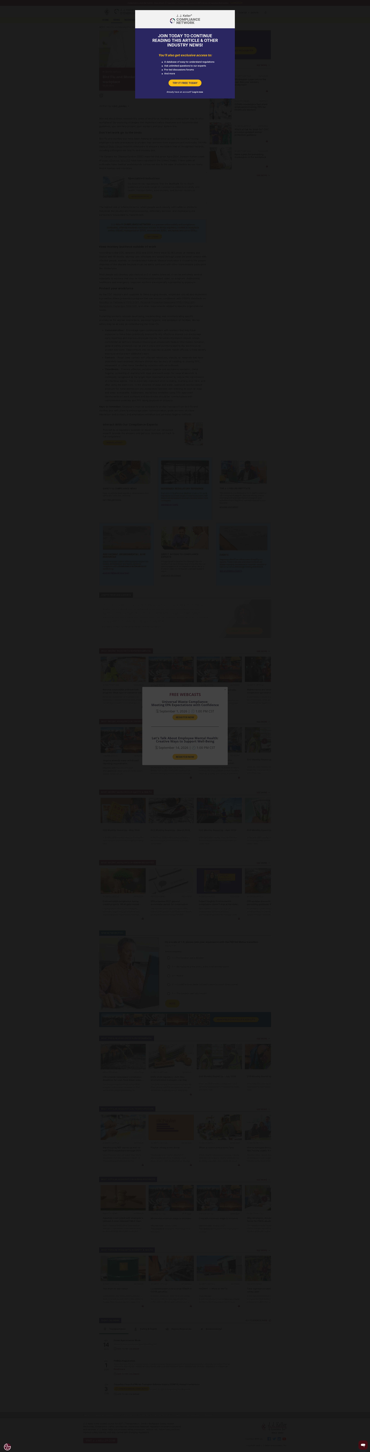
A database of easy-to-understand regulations (189, 61)
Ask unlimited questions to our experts (185, 65)
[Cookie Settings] (7, 1447)
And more (169, 73)
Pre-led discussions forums (179, 69)
